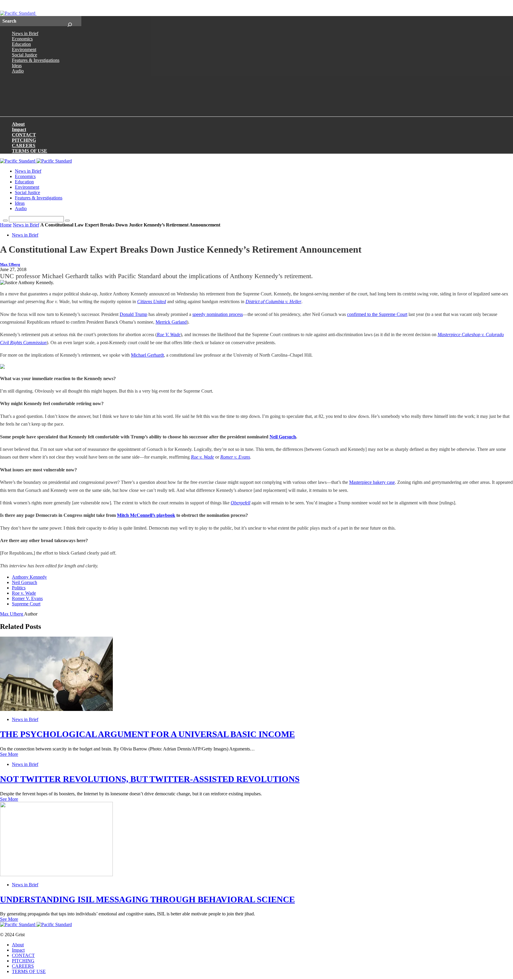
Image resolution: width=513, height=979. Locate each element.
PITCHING (24, 140)
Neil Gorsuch (283, 436)
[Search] (69, 21)
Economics (22, 38)
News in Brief (25, 33)
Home (6, 224)
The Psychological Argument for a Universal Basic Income (147, 734)
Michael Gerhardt (147, 355)
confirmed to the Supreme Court (377, 314)
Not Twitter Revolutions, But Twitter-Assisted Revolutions (150, 779)
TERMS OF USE (29, 150)
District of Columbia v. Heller (273, 301)
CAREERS (23, 145)
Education (21, 44)
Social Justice (24, 54)
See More (9, 754)
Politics (19, 587)
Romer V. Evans (27, 598)
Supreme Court (26, 603)
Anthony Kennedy (29, 577)
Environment (24, 49)
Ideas (17, 65)
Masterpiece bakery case (372, 482)
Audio (18, 70)
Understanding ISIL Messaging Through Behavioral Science (147, 899)
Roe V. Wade (168, 334)
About (18, 124)
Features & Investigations (35, 60)
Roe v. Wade (202, 456)
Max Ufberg (10, 264)
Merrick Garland (171, 322)
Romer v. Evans (235, 456)
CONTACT (24, 134)
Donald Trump (133, 314)
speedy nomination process (217, 314)
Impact (19, 129)
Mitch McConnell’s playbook (146, 515)
